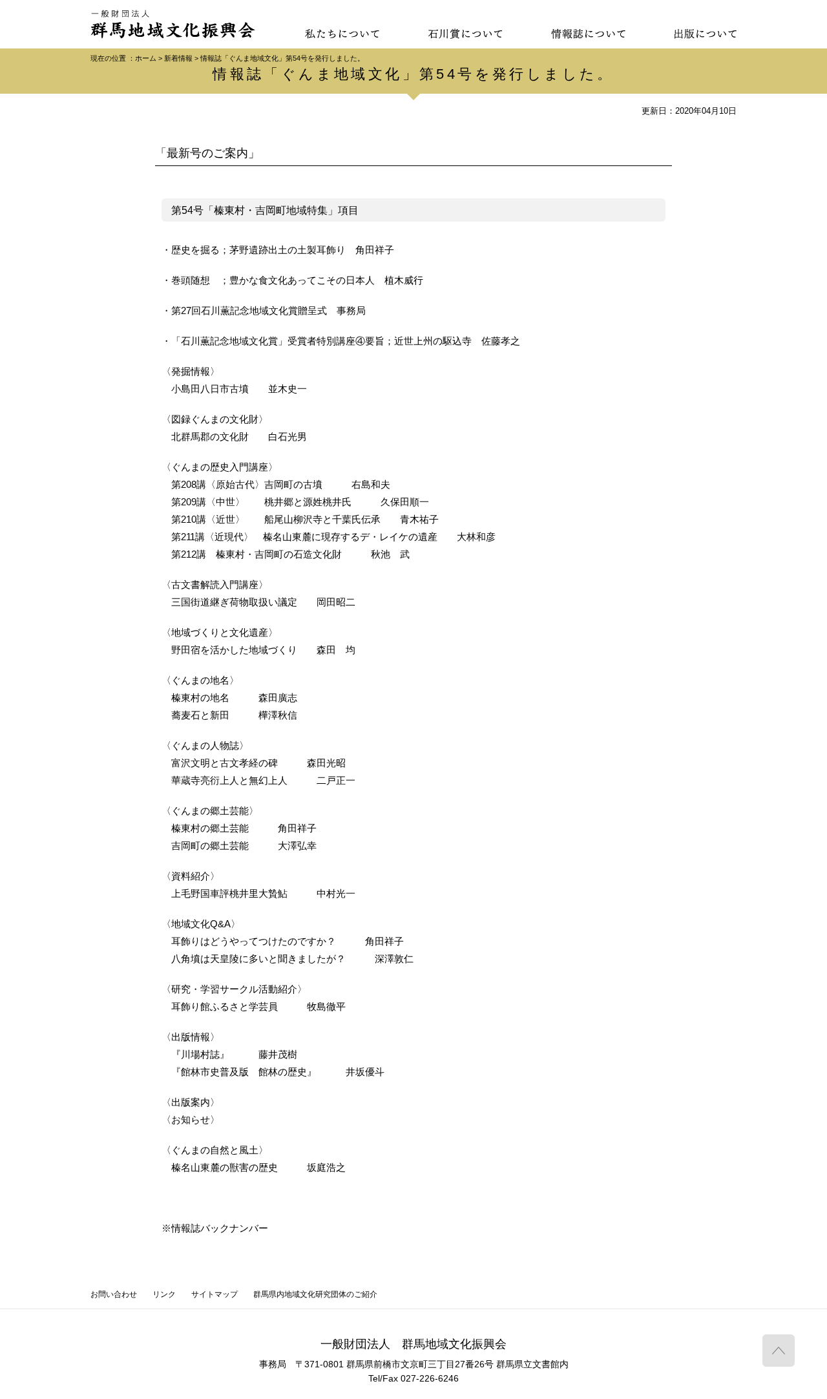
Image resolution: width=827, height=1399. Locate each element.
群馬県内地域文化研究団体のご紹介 (315, 1294)
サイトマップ (214, 1294)
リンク (164, 1294)
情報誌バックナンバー (219, 1228)
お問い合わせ (113, 1294)
